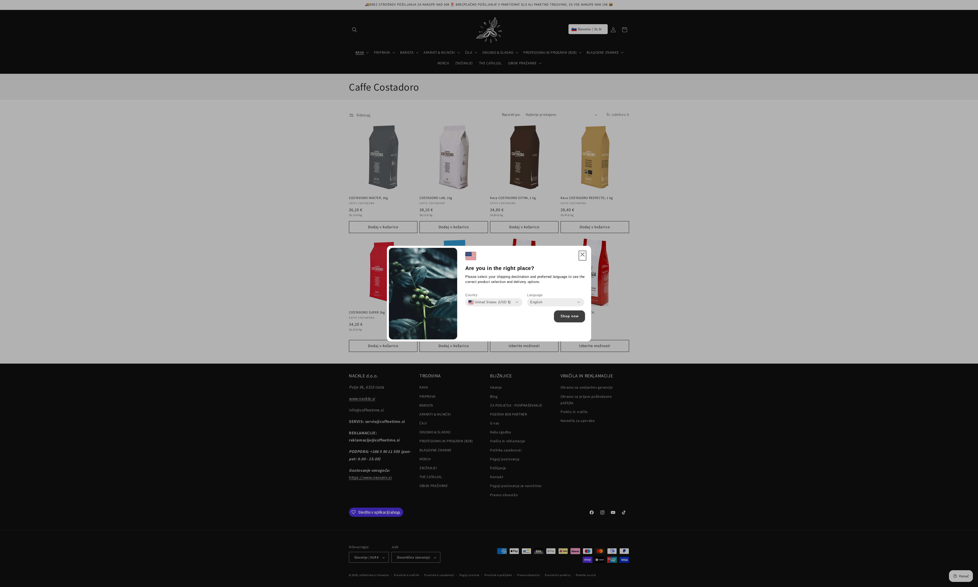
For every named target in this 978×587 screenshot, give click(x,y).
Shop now (570, 316)
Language (535, 295)
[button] (582, 256)
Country (471, 295)
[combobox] (489, 302)
